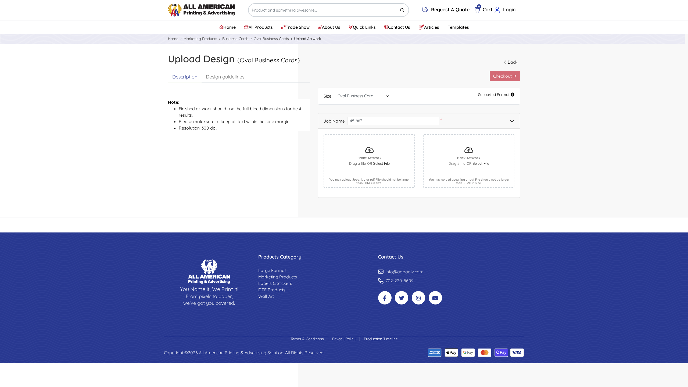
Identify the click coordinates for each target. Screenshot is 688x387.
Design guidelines (225, 77)
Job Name (334, 121)
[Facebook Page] (385, 297)
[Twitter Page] (401, 297)
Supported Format (494, 94)
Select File (381, 163)
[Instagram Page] (418, 297)
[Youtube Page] (435, 297)
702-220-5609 (400, 280)
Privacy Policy (344, 338)
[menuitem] (227, 27)
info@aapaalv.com (405, 271)
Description (184, 77)
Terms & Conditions (308, 338)
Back (513, 62)
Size (327, 96)
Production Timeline (381, 338)
